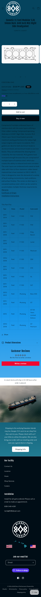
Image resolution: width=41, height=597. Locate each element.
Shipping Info (20, 449)
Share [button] (6, 335)
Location (7, 471)
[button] (2, 8)
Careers (7, 486)
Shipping (4, 89)
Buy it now (20, 118)
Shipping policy (21, 592)
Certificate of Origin (9, 193)
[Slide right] (25, 77)
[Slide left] (15, 77)
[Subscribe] (33, 562)
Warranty (5, 190)
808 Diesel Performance (19, 586)
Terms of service (33, 589)
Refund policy (13, 589)
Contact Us (8, 466)
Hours (6, 476)
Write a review (20, 364)
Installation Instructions (10, 196)
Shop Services (9, 481)
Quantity (4, 100)
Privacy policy (23, 589)
